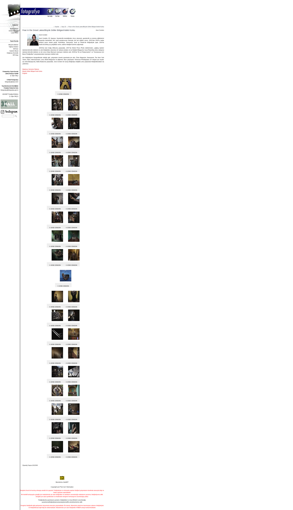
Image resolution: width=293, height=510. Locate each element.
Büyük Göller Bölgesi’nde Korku (32, 71)
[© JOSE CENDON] (66, 89)
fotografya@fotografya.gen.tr (9, 90)
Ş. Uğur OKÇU (13, 96)
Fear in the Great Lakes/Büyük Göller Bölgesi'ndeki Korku (86, 26)
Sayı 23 (63, 26)
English (24, 73)
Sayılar (57, 26)
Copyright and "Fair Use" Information (62, 487)
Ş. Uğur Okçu (10, 73)
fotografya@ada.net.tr (11, 82)
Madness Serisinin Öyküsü (30, 69)
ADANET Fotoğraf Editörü (10, 94)
